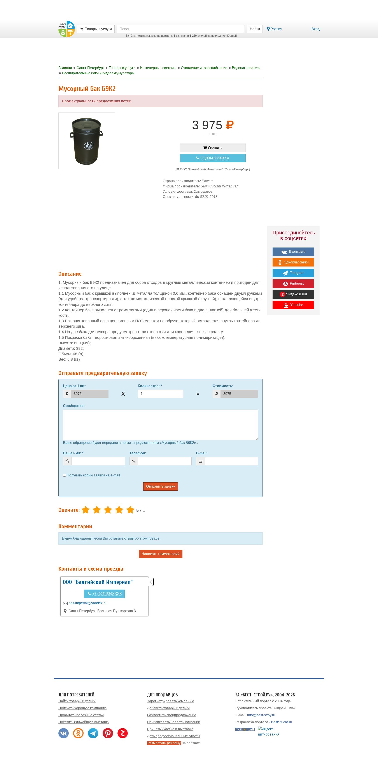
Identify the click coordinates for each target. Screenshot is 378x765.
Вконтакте (296, 251)
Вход (316, 29)
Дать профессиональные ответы (173, 736)
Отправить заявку (160, 486)
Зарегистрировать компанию (170, 701)
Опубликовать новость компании (173, 722)
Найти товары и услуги (77, 701)
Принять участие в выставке (170, 729)
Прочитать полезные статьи (81, 715)
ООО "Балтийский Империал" (98, 582)
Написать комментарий (161, 554)
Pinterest (296, 283)
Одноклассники (296, 262)
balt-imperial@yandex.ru (87, 603)
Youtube (296, 305)
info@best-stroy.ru (261, 715)
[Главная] (66, 29)
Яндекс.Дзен (296, 294)
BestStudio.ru (281, 722)
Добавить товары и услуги (168, 708)
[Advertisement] (160, 232)
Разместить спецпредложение (171, 715)
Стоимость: (223, 386)
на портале (173, 743)
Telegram (296, 273)
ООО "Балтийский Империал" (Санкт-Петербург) (214, 169)
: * (150, 386)
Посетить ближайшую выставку (83, 722)
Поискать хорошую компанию (82, 708)
